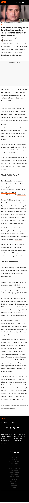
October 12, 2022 (22, 293)
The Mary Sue (14, 479)
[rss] (2, 427)
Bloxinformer (14, 485)
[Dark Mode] (20, 2)
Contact (3, 443)
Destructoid (14, 470)
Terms (3, 438)
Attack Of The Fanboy (14, 461)
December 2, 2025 (21, 194)
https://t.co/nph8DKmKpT (17, 288)
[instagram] (6, 427)
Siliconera (14, 466)
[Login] (26, 2)
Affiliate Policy (18, 441)
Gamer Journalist (14, 472)
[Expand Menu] (23, 2)
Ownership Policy (6, 436)
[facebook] (14, 427)
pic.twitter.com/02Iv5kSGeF (9, 291)
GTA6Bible (14, 488)
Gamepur (14, 459)
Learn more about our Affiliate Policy (8, 408)
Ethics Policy (18, 438)
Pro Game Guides (14, 455)
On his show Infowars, (7, 244)
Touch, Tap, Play (14, 481)
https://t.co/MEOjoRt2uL (8, 192)
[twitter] (10, 427)
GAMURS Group (25, 492)
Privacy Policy (5, 441)
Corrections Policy (19, 434)
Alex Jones (18, 239)
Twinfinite (14, 457)
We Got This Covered (14, 468)
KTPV (9, 139)
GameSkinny (14, 474)
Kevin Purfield (5, 92)
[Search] (16, 2)
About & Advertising (7, 434)
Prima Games (14, 463)
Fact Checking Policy (20, 436)
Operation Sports (14, 477)
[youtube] (18, 427)
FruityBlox (14, 483)
